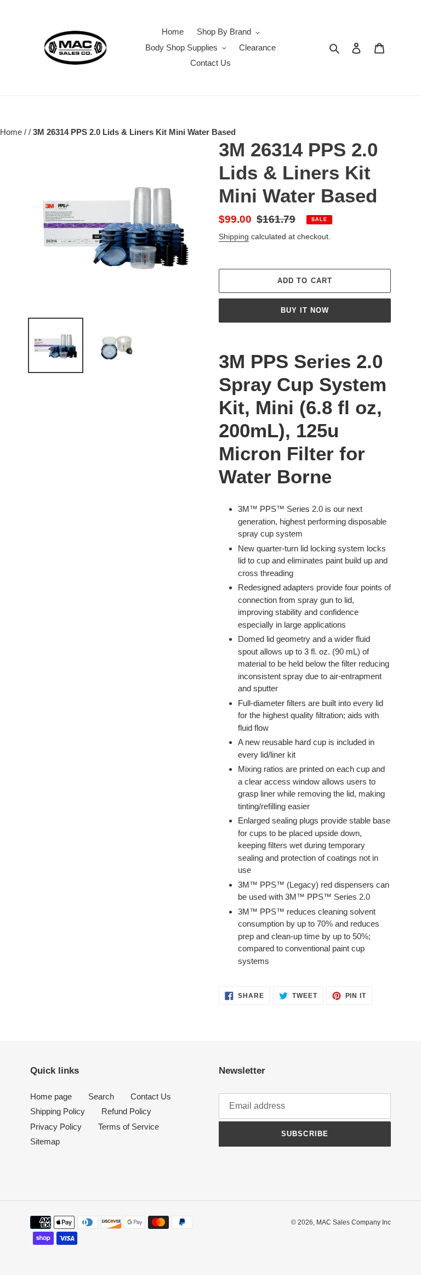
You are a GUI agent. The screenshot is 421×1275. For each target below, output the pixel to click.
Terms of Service (128, 1126)
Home (12, 132)
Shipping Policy (57, 1111)
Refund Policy (126, 1111)
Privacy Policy (56, 1126)
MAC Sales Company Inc (353, 1222)
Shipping (234, 236)
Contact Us (150, 1096)
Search (101, 1096)
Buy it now (305, 310)
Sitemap (45, 1141)
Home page (51, 1096)
